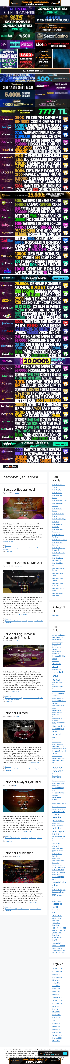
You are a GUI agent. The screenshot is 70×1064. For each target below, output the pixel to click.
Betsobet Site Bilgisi (59, 519)
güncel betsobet (38, 621)
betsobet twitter (58, 870)
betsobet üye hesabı (56, 901)
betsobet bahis (56, 640)
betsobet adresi (58, 637)
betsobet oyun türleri (58, 809)
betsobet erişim (55, 714)
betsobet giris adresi (58, 730)
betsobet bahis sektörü (56, 648)
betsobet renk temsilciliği (58, 838)
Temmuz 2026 (57, 968)
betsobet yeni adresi (26, 547)
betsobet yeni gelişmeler (57, 887)
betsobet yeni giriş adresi (58, 893)
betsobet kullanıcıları (58, 781)
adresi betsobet (58, 635)
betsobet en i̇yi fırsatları (57, 712)
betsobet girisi (56, 735)
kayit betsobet (56, 941)
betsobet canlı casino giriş (58, 698)
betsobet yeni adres (58, 878)
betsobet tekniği (56, 858)
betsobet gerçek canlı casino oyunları (58, 723)
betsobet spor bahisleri (57, 855)
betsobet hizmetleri (56, 765)
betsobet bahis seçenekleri (56, 652)
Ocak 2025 (56, 986)
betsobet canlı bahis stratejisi (58, 691)
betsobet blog (55, 661)
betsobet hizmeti (10, 769)
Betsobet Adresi (58, 490)
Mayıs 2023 (56, 1041)
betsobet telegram (58, 860)
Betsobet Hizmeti (15, 713)
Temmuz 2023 (57, 1035)
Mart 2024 (56, 1012)
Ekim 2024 (56, 992)
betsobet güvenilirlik (58, 758)
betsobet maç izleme (58, 794)
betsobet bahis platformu (56, 645)
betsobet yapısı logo (56, 874)
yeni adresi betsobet (58, 950)
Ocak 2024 (56, 1018)
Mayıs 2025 (56, 980)
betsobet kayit (56, 776)
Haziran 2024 (57, 1003)
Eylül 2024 (56, 994)
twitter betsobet (57, 948)
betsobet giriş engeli (56, 742)
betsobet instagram (57, 769)
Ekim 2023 (56, 1026)
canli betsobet (57, 914)
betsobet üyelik (57, 905)
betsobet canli (56, 669)
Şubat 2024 (56, 1015)
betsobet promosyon (58, 830)
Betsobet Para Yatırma (58, 812)
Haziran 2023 (57, 1038)
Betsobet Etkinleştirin (18, 853)
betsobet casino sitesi (58, 707)
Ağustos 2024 (57, 997)
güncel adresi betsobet (57, 934)
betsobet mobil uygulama (56, 798)
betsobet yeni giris (58, 890)
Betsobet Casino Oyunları (12, 838)
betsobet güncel (58, 746)
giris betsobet (59, 928)
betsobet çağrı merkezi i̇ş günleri (58, 896)
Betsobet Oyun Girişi (59, 540)
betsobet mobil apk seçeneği (13, 698)
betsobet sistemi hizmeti (23, 769)
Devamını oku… (8, 541)
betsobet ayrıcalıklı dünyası (13, 621)
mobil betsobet (58, 946)
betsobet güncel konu (57, 756)
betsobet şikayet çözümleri (28, 838)
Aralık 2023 (56, 1020)
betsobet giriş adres (56, 739)
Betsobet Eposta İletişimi (20, 489)
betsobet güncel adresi (59, 752)
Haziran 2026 (57, 971)
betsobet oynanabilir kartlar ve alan (59, 804)
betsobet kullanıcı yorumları (58, 783)
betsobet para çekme (58, 819)
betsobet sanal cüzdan (57, 840)
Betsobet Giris (58, 726)
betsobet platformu (56, 823)
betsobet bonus (56, 665)
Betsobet (8, 546)
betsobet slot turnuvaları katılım (57, 851)
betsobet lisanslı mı (23, 909)
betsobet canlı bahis (58, 686)
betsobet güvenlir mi (58, 761)
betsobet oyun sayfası (59, 807)
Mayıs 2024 (56, 1006)
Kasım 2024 (56, 989)
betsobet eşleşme (56, 716)
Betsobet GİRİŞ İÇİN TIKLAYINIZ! (35, 71)
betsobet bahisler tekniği (57, 642)
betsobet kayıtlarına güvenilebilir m (56, 778)
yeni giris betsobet (58, 952)
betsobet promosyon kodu (58, 835)
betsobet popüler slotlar (57, 825)
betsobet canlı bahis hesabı (58, 688)
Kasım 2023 (56, 1023)
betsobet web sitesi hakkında (58, 872)
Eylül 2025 (56, 974)
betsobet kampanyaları (57, 773)
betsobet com (56, 710)
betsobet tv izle (58, 867)
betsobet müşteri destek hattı (58, 801)
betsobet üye (55, 899)
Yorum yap (8, 551)
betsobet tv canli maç (58, 865)
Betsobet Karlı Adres (59, 501)
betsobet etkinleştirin (11, 909)
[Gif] (35, 195)
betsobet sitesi (57, 848)
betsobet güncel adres (59, 748)
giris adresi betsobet (56, 924)
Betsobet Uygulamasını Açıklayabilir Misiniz (19, 635)
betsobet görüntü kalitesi (57, 744)
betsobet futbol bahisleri (57, 719)
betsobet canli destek (57, 676)
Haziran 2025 (57, 977)
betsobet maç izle (58, 789)
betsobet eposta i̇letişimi (12, 547)
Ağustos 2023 (57, 1032)
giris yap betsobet (58, 930)
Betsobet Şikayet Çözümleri (22, 782)
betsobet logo (55, 785)
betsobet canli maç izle (58, 683)
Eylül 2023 (56, 1029)
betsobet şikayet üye (57, 909)
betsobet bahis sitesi (58, 657)
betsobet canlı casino (58, 694)
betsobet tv (55, 863)
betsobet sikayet (56, 844)
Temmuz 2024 (57, 1000)
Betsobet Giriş (57, 493)
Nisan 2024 (56, 1009)
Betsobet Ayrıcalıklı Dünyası (22, 563)
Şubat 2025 (56, 983)
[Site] (35, 119)
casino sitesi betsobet (56, 919)
